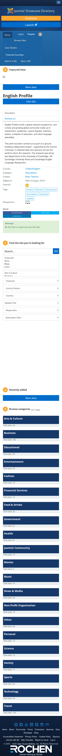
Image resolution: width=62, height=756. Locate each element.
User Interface (31, 194)
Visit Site (31, 101)
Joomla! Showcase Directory (34, 11)
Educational (30, 172)
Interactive (44, 194)
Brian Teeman (31, 176)
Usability (29, 198)
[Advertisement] (31, 353)
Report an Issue (41, 739)
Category (7, 172)
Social (5, 208)
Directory (29, 189)
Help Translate (27, 739)
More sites (31, 398)
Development (51, 189)
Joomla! (6, 184)
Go (56, 251)
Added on (7, 180)
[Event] (31, 266)
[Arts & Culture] (31, 272)
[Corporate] (31, 257)
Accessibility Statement (13, 736)
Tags (5, 189)
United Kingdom (32, 168)
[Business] (31, 275)
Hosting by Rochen (31, 754)
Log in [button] (21, 34)
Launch (30, 25)
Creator (6, 176)
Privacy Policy (31, 736)
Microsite (39, 189)
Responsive (8, 201)
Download (31, 18)
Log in (52, 739)
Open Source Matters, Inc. (28, 743)
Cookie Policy (45, 736)
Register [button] (31, 34)
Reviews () (10, 118)
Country (6, 168)
